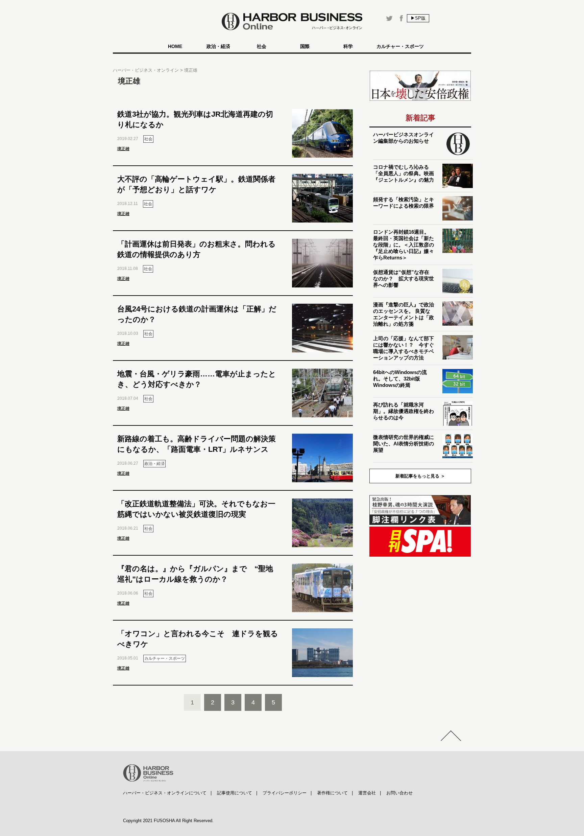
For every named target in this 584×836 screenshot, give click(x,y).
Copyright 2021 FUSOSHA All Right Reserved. (168, 820)
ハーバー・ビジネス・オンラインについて (164, 792)
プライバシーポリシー (285, 792)
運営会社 (367, 792)
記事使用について (234, 792)
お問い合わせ (399, 792)
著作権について (332, 792)
